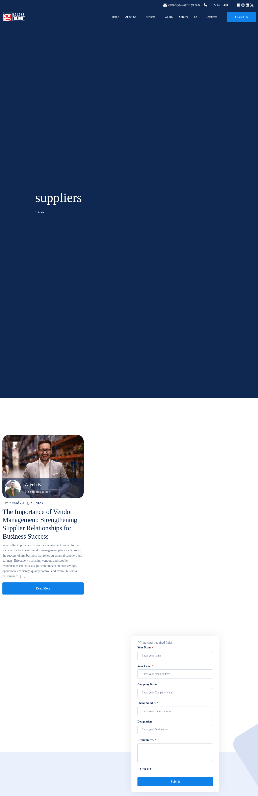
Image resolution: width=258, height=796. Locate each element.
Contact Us (241, 17)
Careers (183, 16)
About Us (130, 16)
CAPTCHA (144, 769)
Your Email (145, 666)
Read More (43, 588)
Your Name (145, 647)
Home (115, 16)
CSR (196, 16)
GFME (169, 16)
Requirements (146, 739)
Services (150, 16)
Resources (211, 16)
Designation (144, 721)
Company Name (147, 684)
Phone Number (147, 703)
